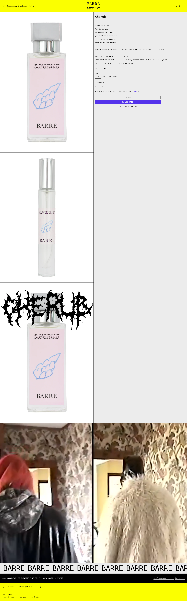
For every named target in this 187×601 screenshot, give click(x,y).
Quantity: (99, 83)
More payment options (128, 106)
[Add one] (102, 86)
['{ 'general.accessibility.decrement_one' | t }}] (95, 86)
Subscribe (179, 578)
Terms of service (9, 597)
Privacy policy (22, 597)
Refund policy (35, 597)
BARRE (10, 595)
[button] (180, 6)
